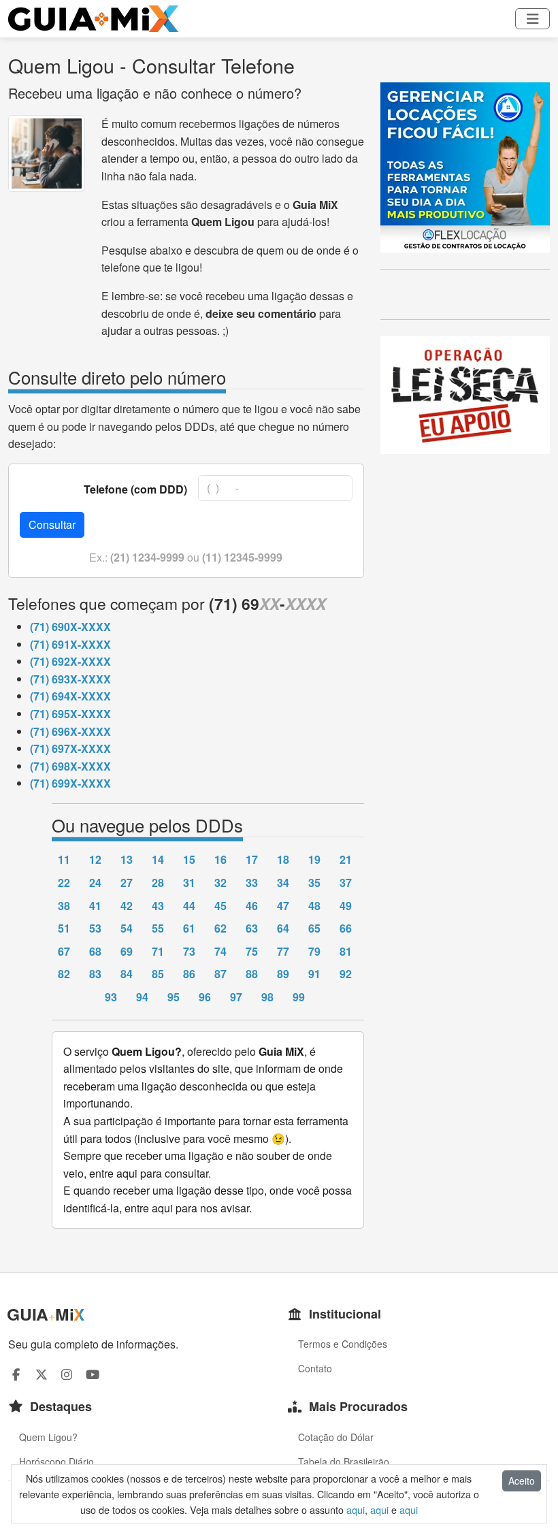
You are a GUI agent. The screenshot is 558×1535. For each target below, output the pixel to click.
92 (346, 974)
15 (189, 859)
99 (299, 997)
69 (126, 951)
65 (314, 928)
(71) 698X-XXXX (70, 766)
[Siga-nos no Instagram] (67, 1374)
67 (64, 951)
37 (346, 882)
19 (314, 859)
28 (158, 882)
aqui (355, 1509)
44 (189, 906)
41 (95, 906)
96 (205, 997)
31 (189, 882)
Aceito (521, 1480)
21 (346, 859)
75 (252, 951)
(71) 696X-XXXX (70, 731)
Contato (315, 1368)
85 (158, 974)
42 (126, 906)
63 (252, 928)
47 (283, 906)
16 (220, 859)
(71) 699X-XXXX (70, 783)
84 (126, 974)
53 (95, 928)
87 (220, 974)
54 (126, 928)
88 (252, 974)
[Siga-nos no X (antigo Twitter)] (42, 1374)
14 (158, 859)
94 (142, 997)
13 (126, 859)
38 (64, 906)
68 (95, 951)
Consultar (52, 524)
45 (220, 906)
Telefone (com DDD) (135, 489)
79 (314, 951)
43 (158, 906)
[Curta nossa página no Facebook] (16, 1374)
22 (64, 882)
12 (95, 859)
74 (220, 951)
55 (158, 928)
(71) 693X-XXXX (70, 679)
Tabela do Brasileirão (343, 1461)
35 (314, 882)
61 (189, 928)
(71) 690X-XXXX (70, 626)
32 (220, 882)
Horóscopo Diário (56, 1461)
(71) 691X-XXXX (70, 644)
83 (95, 974)
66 (346, 928)
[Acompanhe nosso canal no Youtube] (93, 1374)
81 (346, 951)
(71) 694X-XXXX (70, 696)
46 (252, 906)
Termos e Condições (342, 1344)
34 (283, 882)
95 (173, 997)
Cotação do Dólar (336, 1437)
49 (346, 906)
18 (283, 859)
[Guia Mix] (93, 18)
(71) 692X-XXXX (70, 661)
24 (95, 882)
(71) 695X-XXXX (70, 714)
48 (314, 906)
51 (64, 928)
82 (64, 974)
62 (220, 928)
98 (267, 997)
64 (283, 928)
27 (126, 882)
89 (283, 974)
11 (64, 859)
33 (252, 882)
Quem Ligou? (48, 1437)
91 (314, 974)
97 (236, 997)
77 (283, 951)
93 (111, 997)
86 (189, 974)
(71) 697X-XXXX (70, 748)
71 (158, 951)
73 (189, 951)
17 (252, 859)
